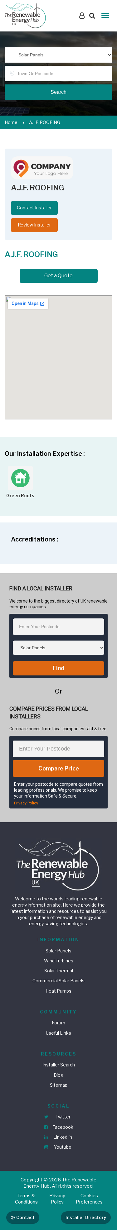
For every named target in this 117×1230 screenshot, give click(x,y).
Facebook (62, 1127)
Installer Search (58, 1064)
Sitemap (58, 1085)
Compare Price (58, 768)
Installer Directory (86, 1217)
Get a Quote (58, 276)
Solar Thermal (58, 970)
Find (58, 668)
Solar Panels (58, 950)
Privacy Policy (26, 803)
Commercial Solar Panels (58, 980)
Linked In (62, 1137)
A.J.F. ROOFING (44, 122)
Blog (58, 1075)
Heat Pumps (58, 991)
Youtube (62, 1147)
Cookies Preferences (89, 1199)
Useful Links (58, 1033)
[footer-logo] (58, 864)
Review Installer (34, 224)
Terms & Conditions (26, 1199)
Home (11, 122)
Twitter (63, 1116)
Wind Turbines (58, 960)
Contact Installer (34, 207)
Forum (58, 1022)
